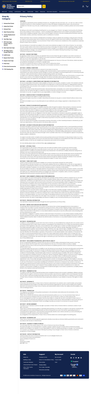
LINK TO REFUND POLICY (71, 108)
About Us (25, 357)
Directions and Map (44, 370)
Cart (56, 362)
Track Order (58, 359)
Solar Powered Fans (9, 32)
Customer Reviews (28, 362)
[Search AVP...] (44, 6)
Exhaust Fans (7, 29)
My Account (58, 357)
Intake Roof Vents (8, 26)
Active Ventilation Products (33, 375)
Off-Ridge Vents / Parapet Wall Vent (8, 51)
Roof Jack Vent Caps (9, 47)
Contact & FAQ (43, 357)
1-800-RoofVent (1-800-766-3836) (9, 1)
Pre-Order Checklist (44, 367)
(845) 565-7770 (28, 1)
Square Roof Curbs (9, 58)
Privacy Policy (42, 365)
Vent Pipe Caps (8, 39)
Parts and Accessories (10, 66)
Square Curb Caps (9, 60)
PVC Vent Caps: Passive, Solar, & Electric (8, 43)
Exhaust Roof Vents (9, 23)
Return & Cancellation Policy (46, 359)
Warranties (42, 362)
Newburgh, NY (86, 1)
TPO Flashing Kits (8, 69)
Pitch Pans (6, 63)
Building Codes (27, 359)
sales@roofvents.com (45, 1)
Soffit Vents (7, 55)
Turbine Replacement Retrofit (9, 35)
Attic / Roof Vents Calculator (28, 368)
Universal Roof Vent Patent (30, 365)
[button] (65, 11)
